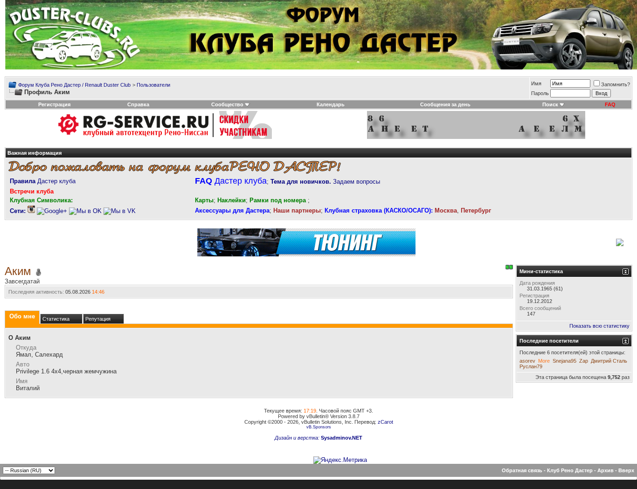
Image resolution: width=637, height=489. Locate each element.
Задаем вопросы (325, 181)
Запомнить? (615, 84)
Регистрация (54, 104)
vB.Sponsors (318, 427)
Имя (536, 83)
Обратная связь (522, 470)
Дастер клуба (43, 181)
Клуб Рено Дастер (570, 470)
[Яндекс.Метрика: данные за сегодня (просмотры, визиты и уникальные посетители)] (340, 460)
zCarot (385, 422)
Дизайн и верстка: (298, 438)
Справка (138, 104)
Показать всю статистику (599, 326)
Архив (605, 470)
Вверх (626, 470)
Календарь (331, 104)
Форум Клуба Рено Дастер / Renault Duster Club (74, 85)
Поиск (550, 104)
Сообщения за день (445, 104)
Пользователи (153, 85)
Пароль (540, 93)
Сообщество (227, 104)
